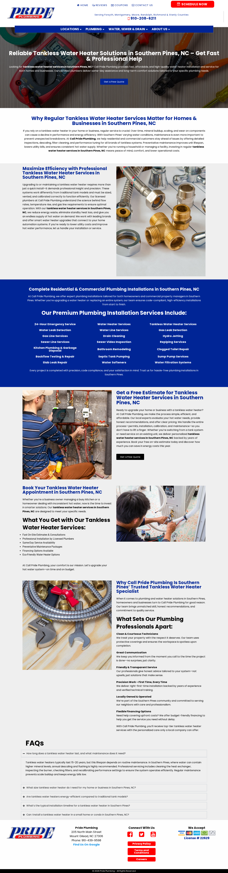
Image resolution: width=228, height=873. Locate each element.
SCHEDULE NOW (194, 4)
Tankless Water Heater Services (173, 324)
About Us (159, 29)
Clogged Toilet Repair (173, 349)
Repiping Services (173, 342)
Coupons (121, 5)
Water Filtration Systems (173, 362)
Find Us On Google (86, 844)
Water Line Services (114, 330)
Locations (70, 29)
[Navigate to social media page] (130, 834)
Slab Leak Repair (55, 362)
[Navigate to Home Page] (31, 12)
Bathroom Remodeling (114, 349)
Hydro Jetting (173, 336)
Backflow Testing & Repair (55, 356)
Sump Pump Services (173, 356)
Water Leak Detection (55, 330)
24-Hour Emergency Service (55, 324)
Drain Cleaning (114, 336)
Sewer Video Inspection (114, 342)
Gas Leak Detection (173, 330)
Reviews (101, 5)
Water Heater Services (114, 324)
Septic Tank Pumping (114, 356)
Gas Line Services (55, 336)
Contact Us (144, 5)
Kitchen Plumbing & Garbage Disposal (55, 349)
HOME (84, 5)
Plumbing (94, 29)
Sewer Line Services (55, 342)
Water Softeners (114, 362)
